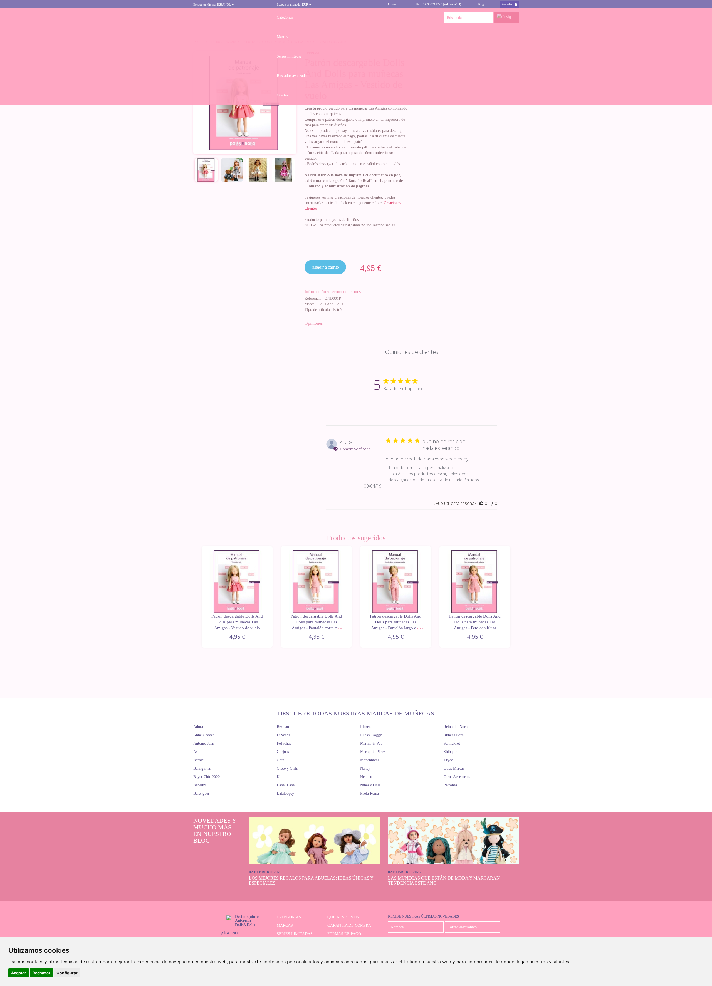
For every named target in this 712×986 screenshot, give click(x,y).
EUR (293, 4)
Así (196, 752)
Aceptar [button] (18, 972)
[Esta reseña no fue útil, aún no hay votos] (491, 503)
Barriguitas (202, 768)
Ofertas (282, 95)
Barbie (198, 760)
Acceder (507, 4)
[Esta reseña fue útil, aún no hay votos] (481, 503)
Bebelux (199, 785)
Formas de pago (344, 934)
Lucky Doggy (371, 735)
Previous (201, 597)
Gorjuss (283, 752)
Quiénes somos (343, 917)
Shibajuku (451, 752)
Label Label (286, 785)
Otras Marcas (454, 768)
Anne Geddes (203, 735)
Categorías (285, 17)
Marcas (282, 37)
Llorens (366, 727)
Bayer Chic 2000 (206, 777)
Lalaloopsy (285, 793)
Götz (280, 760)
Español (212, 4)
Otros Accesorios (457, 777)
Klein (281, 777)
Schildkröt (452, 743)
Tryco (448, 760)
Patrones (450, 785)
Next (511, 597)
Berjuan (283, 727)
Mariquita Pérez (372, 752)
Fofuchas (284, 743)
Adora (198, 727)
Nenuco (366, 777)
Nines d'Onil (370, 785)
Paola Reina (369, 793)
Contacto (393, 4)
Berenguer (201, 793)
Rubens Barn (454, 735)
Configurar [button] (67, 972)
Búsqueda (487, 17)
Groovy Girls (287, 768)
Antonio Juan (203, 743)
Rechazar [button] (41, 972)
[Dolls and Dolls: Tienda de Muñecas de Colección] (230, 17)
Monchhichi (369, 760)
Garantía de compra (349, 925)
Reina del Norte (456, 727)
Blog (481, 4)
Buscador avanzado (292, 76)
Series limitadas (289, 56)
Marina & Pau (371, 743)
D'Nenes (283, 735)
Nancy (365, 768)
